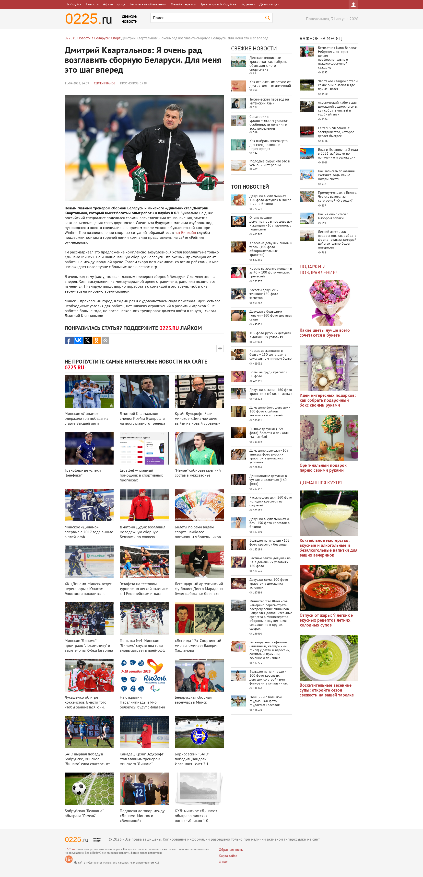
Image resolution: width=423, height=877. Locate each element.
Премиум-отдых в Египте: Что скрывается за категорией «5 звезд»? (337, 197)
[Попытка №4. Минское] (144, 618)
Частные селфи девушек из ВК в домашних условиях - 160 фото (270, 562)
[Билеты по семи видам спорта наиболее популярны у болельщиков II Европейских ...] (199, 505)
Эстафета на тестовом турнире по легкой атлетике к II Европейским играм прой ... (144, 591)
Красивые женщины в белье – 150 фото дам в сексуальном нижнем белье (270, 355)
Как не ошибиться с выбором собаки (333, 216)
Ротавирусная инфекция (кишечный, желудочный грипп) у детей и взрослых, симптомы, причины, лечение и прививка (269, 650)
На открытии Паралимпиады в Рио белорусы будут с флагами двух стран (142, 705)
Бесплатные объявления (148, 4)
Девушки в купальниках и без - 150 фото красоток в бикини (269, 523)
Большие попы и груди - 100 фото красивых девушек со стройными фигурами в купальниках (268, 678)
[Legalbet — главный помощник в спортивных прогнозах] (144, 448)
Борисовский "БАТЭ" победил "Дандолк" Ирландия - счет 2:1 (192, 759)
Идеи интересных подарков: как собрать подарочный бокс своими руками (328, 400)
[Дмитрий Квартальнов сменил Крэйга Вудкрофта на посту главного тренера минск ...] (144, 391)
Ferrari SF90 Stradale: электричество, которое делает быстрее (336, 132)
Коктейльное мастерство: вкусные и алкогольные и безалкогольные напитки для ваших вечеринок (328, 548)
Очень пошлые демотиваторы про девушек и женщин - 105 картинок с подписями (270, 224)
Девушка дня (269, 4)
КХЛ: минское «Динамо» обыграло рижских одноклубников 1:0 (196, 816)
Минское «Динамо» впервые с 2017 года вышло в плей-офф (89, 532)
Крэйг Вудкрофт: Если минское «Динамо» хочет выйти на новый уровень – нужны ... (198, 421)
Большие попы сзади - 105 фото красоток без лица (269, 543)
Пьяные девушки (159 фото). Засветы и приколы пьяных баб (269, 433)
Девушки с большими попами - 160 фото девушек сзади (270, 316)
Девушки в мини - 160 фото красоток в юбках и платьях (270, 392)
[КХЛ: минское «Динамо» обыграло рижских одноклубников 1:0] (199, 789)
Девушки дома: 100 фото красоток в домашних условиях (268, 584)
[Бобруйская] (89, 789)
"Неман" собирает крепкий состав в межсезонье (198, 473)
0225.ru (70, 849)
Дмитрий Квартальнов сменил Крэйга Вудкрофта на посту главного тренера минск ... (142, 421)
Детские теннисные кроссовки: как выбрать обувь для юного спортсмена (267, 64)
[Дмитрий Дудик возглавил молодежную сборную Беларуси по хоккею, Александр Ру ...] (144, 505)
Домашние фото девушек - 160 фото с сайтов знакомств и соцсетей (269, 412)
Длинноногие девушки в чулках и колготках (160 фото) (268, 480)
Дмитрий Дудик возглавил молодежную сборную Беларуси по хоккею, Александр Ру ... (142, 535)
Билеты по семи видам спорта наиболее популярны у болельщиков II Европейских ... (198, 535)
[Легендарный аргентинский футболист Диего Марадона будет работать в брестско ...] (199, 562)
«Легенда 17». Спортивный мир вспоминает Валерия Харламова (198, 645)
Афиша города (114, 4)
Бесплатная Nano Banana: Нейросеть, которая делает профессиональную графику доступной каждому (337, 58)
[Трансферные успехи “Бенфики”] (89, 448)
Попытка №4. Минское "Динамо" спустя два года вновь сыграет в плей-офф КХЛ (142, 648)
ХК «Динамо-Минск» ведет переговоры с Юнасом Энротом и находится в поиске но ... (88, 591)
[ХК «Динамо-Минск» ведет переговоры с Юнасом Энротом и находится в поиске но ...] (89, 562)
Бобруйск (74, 4)
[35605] (329, 303)
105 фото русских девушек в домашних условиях (270, 335)
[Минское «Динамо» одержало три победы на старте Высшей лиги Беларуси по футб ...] (89, 391)
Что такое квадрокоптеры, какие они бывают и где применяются (338, 85)
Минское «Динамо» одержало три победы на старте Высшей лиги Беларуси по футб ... (86, 421)
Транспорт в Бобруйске (218, 4)
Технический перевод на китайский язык (269, 101)
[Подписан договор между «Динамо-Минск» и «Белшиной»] (144, 789)
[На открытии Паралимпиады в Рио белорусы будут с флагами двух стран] (144, 675)
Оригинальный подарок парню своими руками (323, 468)
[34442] (329, 438)
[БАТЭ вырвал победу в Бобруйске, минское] (89, 732)
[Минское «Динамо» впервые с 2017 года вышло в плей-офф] (89, 505)
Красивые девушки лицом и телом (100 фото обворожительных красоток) (270, 249)
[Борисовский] (199, 732)
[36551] (329, 658)
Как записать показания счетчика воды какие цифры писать (336, 175)
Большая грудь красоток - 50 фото (269, 374)
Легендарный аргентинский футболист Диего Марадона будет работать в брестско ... (199, 589)
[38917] (329, 513)
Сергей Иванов (104, 84)
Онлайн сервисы (183, 4)
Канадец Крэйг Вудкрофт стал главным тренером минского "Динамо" (141, 759)
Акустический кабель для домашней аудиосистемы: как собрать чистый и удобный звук (337, 109)
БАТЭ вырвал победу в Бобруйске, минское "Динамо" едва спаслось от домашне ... (87, 762)
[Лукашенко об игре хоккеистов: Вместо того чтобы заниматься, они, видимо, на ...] (89, 675)
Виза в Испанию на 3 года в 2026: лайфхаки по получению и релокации (338, 154)
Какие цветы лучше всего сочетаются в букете (325, 333)
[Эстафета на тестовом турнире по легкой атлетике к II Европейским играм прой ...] (144, 562)
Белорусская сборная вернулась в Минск (193, 700)
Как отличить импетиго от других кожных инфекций (270, 84)
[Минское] (89, 618)
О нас (223, 862)
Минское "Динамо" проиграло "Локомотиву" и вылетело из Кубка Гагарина (89, 645)
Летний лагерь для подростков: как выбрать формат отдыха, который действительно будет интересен (337, 240)
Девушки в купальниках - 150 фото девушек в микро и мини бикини (270, 200)
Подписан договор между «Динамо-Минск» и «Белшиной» (142, 816)
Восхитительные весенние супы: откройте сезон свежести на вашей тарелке (327, 690)
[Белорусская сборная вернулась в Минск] (199, 675)
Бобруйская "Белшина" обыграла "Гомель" (84, 814)
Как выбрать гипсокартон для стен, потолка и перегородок (269, 145)
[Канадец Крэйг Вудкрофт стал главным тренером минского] (144, 732)
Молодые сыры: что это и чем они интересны (269, 163)
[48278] (329, 368)
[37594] (329, 588)
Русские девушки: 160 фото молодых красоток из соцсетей (270, 502)
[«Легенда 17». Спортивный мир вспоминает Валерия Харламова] (199, 618)
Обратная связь (231, 850)
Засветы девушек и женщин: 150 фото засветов (264, 294)
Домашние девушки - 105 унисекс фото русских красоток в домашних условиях (268, 457)
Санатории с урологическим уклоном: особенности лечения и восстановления (269, 123)
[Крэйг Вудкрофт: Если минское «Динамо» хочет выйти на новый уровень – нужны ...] (199, 391)
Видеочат (248, 4)
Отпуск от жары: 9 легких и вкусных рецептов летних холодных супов (326, 620)
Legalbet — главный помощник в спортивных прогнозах (141, 475)
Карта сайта (228, 856)
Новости (92, 4)
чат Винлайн (185, 232)
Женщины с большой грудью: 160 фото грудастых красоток (265, 701)
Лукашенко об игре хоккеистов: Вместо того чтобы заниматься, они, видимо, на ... (85, 705)
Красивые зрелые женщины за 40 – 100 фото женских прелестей (270, 273)
